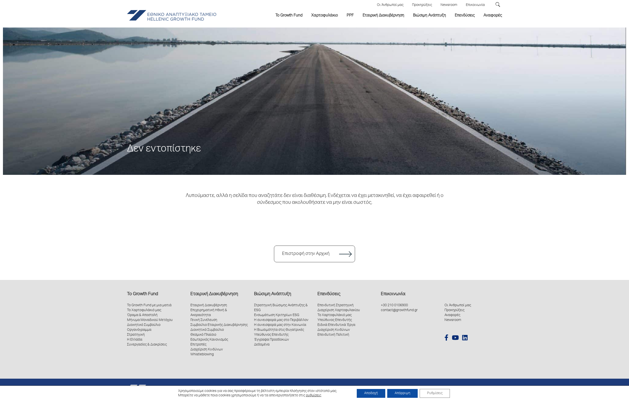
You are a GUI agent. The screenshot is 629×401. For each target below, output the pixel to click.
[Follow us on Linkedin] (465, 338)
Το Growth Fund (142, 294)
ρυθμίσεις (313, 395)
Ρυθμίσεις (435, 393)
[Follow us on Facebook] (446, 338)
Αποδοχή (371, 393)
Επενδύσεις (328, 294)
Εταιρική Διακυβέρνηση (214, 294)
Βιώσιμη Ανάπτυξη (272, 294)
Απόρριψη (402, 393)
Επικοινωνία (393, 294)
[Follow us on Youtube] (455, 338)
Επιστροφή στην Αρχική (305, 254)
